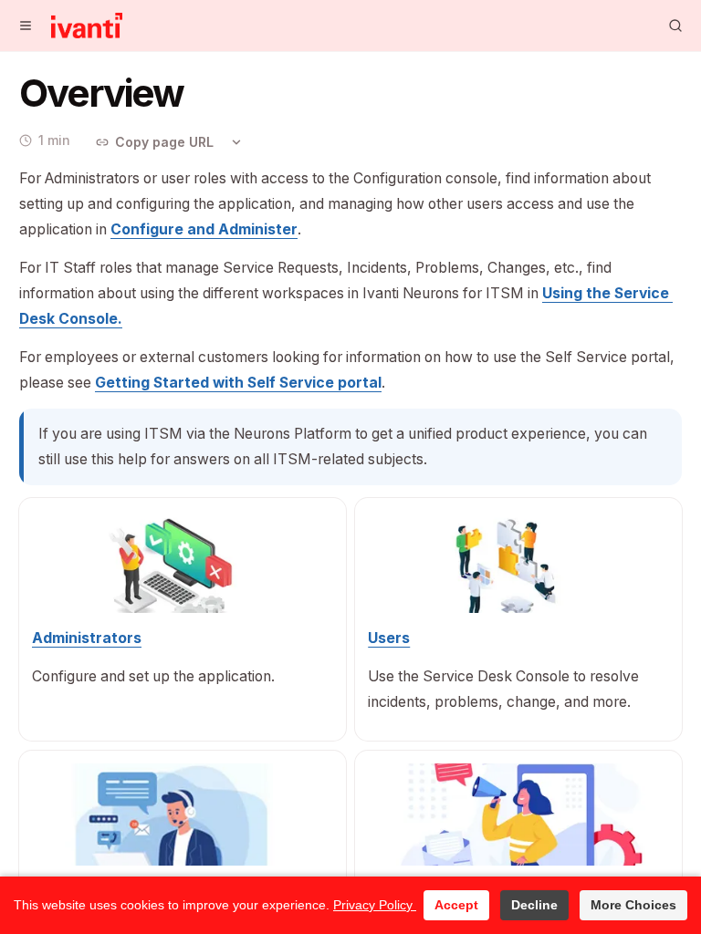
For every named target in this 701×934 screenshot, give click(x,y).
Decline (534, 905)
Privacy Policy (374, 905)
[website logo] (86, 25)
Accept (456, 905)
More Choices (633, 905)
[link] (204, 229)
